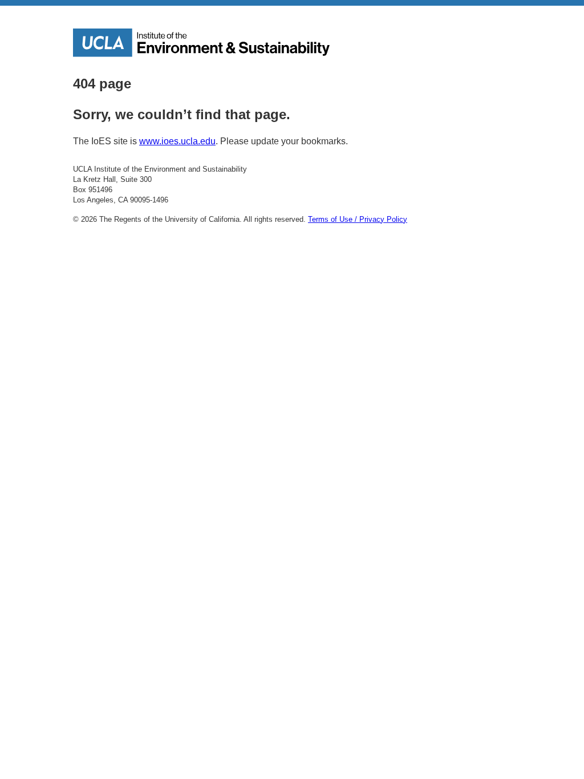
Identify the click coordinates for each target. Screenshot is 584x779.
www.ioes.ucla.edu (177, 141)
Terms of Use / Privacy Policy (357, 219)
